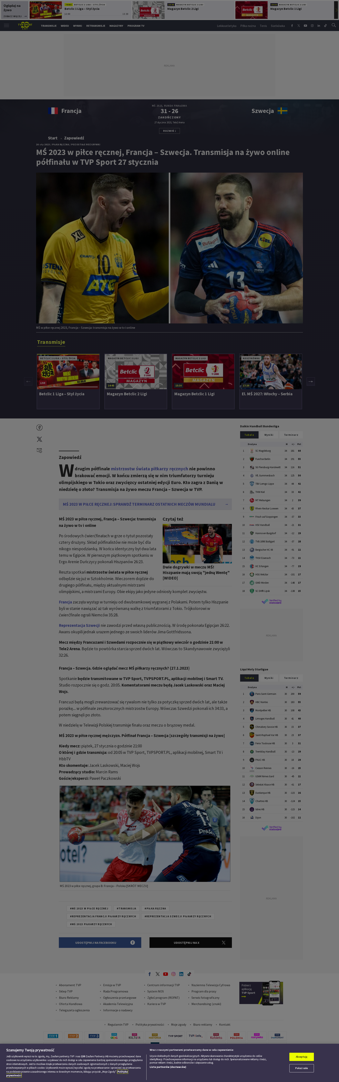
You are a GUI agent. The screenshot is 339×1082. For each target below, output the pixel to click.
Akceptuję (301, 1056)
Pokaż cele (301, 1068)
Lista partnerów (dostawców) (168, 1067)
